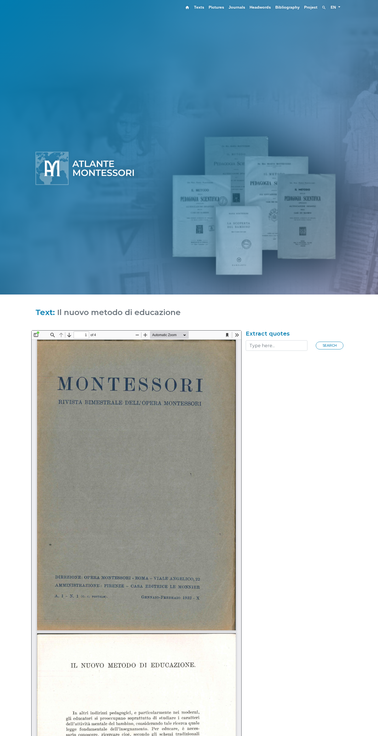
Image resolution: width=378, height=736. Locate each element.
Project (310, 7)
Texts (199, 7)
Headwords (260, 7)
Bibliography (287, 7)
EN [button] (334, 7)
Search (330, 345)
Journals (237, 7)
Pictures (216, 7)
